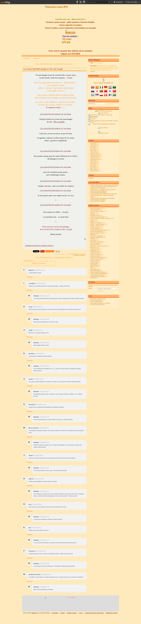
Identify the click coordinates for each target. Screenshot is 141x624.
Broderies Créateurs (96, 223)
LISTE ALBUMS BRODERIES (98, 192)
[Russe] (92, 92)
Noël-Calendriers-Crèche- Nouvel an (77, 254)
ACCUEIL (27, 58)
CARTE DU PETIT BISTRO (97, 188)
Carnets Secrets (94, 256)
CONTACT (36, 58)
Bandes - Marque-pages (97, 224)
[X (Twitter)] (80, 2)
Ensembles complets (96, 241)
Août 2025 (93, 161)
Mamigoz (34, 613)
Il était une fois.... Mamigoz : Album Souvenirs (102, 189)
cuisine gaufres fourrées (97, 275)
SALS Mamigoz (94, 210)
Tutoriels (92, 238)
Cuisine (92, 212)
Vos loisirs (93, 240)
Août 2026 (93, 143)
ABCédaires (93, 250)
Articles (92, 221)
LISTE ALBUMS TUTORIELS (98, 199)
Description (93, 65)
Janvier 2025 (94, 171)
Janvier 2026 (94, 153)
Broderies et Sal (94, 215)
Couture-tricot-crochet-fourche (98, 230)
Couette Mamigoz (95, 243)
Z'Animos (92, 214)
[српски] (97, 95)
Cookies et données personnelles (94, 613)
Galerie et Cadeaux (95, 208)
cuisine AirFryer (94, 269)
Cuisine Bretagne (95, 228)
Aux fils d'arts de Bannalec (97, 304)
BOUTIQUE (93, 278)
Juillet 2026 (93, 145)
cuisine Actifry (94, 263)
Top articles (55, 613)
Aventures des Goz (95, 225)
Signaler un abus (72, 613)
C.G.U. (81, 613)
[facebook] (77, 2)
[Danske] (105, 95)
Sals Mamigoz (94, 265)
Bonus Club (93, 247)
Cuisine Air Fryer (95, 253)
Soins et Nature (94, 262)
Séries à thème (94, 260)
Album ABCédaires (95, 270)
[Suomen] (110, 95)
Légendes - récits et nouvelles (98, 246)
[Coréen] (110, 92)
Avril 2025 (93, 166)
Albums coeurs (94, 266)
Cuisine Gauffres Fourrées (97, 272)
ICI (66, 212)
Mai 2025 (93, 165)
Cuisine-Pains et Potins (96, 211)
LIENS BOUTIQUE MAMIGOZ (98, 191)
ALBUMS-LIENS (94, 252)
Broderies (93, 234)
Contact (92, 71)
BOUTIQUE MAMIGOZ (96, 231)
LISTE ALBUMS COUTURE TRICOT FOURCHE (103, 194)
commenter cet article (79, 255)
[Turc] (114, 92)
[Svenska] (114, 95)
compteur (91, 178)
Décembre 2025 (95, 155)
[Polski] (101, 95)
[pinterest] (84, 2)
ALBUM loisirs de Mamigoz (97, 276)
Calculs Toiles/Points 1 (96, 300)
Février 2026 (94, 152)
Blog (91, 63)
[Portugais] (101, 92)
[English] (92, 88)
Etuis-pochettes (94, 244)
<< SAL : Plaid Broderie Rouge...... (44, 64)
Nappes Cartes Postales (97, 233)
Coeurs (92, 220)
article (92, 267)
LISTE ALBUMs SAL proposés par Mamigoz (102, 198)
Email (90, 288)
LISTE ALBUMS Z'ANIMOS (97, 201)
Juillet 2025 (93, 162)
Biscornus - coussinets (96, 236)
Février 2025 (94, 169)
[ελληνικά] (92, 95)
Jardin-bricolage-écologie (97, 217)
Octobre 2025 (94, 158)
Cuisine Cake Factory (96, 259)
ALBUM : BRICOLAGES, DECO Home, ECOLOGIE (104, 185)
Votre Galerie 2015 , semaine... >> (64, 64)
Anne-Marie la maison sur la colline (100, 303)
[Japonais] (97, 92)
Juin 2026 (93, 146)
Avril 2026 (93, 149)
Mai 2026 (93, 148)
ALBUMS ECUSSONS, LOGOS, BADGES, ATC (103, 186)
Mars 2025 (93, 168)
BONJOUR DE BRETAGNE (97, 299)
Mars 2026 (93, 150)
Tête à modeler (59, 122)
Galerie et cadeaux (95, 254)
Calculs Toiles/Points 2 (96, 302)
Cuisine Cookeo (94, 227)
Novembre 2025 (95, 156)
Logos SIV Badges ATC (96, 237)
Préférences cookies (111, 613)
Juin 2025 (93, 163)
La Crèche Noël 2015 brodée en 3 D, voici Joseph (43, 69)
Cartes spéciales (95, 249)
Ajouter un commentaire (39, 263)
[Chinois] (105, 92)
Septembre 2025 (95, 159)
